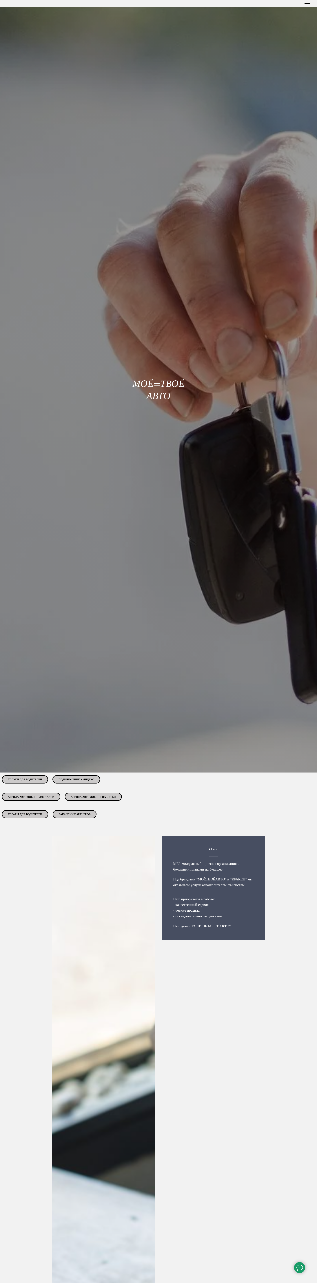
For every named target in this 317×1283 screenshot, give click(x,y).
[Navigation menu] (307, 3)
